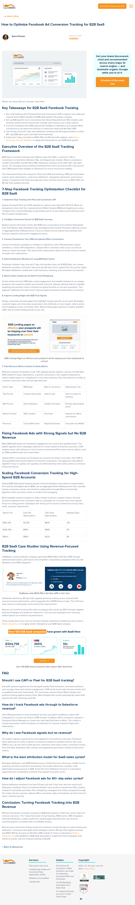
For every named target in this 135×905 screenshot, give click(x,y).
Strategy (74, 38)
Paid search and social (38, 866)
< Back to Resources (12, 847)
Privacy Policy (89, 868)
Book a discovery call (11, 623)
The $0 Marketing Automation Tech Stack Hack (63, 885)
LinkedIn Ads (34, 882)
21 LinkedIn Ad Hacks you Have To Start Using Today (65, 894)
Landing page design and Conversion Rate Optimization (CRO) (39, 872)
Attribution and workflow (39, 878)
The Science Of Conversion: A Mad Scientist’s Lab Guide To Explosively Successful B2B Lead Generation (65, 872)
